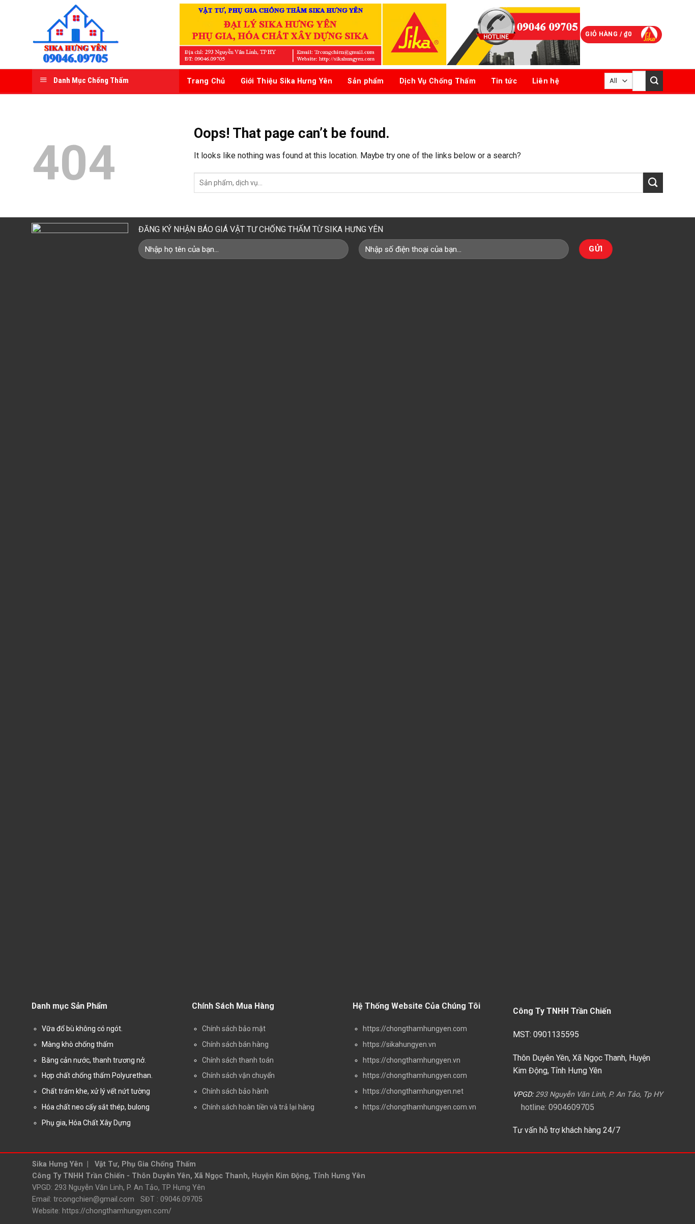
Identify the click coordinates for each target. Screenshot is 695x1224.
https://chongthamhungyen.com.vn (419, 1107)
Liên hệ (545, 81)
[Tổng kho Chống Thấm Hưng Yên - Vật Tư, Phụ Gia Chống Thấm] (98, 34)
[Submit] (654, 81)
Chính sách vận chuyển (238, 1075)
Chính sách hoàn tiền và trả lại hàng (258, 1107)
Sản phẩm (365, 81)
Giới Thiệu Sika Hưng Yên (287, 81)
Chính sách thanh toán (238, 1060)
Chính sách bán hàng (235, 1044)
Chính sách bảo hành (235, 1091)
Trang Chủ (206, 81)
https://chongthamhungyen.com (415, 1028)
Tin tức (504, 81)
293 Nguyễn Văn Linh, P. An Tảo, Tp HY (599, 1094)
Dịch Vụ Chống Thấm (437, 81)
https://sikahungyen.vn (399, 1044)
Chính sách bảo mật (234, 1028)
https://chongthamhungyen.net (413, 1091)
